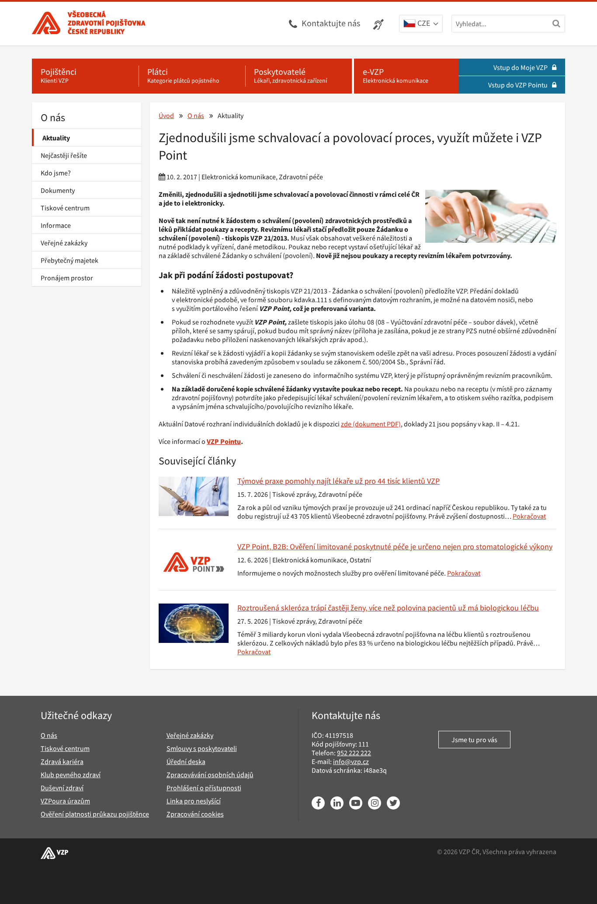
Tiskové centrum (65, 207)
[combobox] (420, 24)
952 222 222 (354, 752)
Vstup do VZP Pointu (518, 84)
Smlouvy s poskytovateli (202, 748)
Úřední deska (186, 761)
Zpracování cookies (195, 814)
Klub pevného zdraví (71, 774)
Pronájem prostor (67, 277)
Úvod (166, 115)
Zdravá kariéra (62, 761)
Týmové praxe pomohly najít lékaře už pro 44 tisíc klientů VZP (338, 481)
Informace (56, 225)
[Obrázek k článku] (194, 496)
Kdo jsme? (56, 172)
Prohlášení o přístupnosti (204, 787)
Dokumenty (58, 190)
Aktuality (56, 137)
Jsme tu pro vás (474, 739)
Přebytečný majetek (69, 260)
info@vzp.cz (351, 761)
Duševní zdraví (62, 787)
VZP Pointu (224, 441)
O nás (53, 117)
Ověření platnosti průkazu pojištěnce (95, 814)
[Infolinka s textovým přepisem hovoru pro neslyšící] (379, 24)
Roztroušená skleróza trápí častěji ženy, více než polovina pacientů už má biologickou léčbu (388, 608)
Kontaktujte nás (331, 22)
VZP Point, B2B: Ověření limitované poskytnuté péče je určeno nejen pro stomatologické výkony (394, 546)
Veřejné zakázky (64, 242)
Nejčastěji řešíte (64, 155)
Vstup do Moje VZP (520, 67)
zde (346, 423)
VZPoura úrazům (65, 800)
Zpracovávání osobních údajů (210, 774)
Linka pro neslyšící (194, 800)
